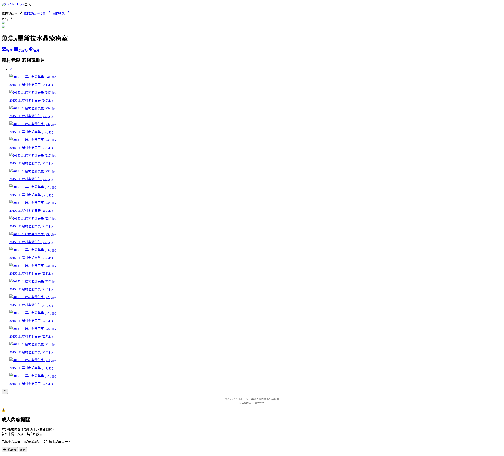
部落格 (23, 50)
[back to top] (5, 391)
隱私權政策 (245, 402)
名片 (36, 50)
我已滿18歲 (9, 449)
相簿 (9, 50)
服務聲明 (260, 402)
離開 (22, 449)
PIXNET (237, 398)
